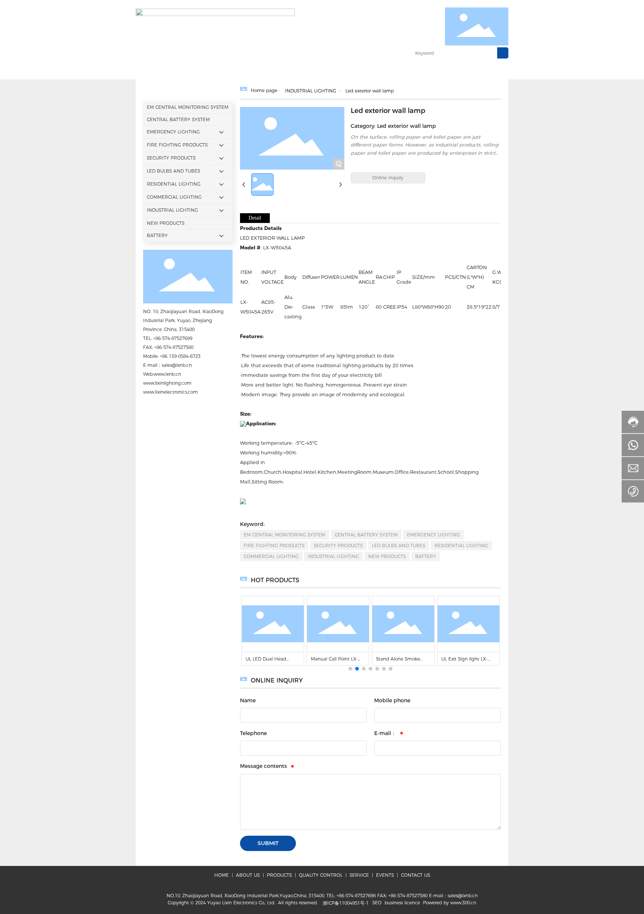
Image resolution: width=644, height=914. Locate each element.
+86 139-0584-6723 (180, 356)
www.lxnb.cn (167, 374)
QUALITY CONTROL (320, 875)
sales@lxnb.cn (177, 365)
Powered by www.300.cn (449, 902)
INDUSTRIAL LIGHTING (310, 91)
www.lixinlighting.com (167, 383)
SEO (377, 902)
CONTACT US (415, 875)
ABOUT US (248, 875)
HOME (221, 875)
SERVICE (359, 875)
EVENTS (385, 875)
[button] (350, 669)
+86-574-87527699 (172, 338)
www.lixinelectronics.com (170, 392)
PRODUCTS (279, 875)
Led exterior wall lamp (369, 91)
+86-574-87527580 (173, 347)
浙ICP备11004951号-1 (346, 903)
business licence (402, 902)
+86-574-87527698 (356, 895)
